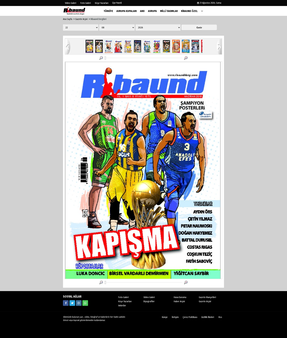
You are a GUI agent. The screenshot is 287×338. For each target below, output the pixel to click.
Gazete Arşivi (81, 19)
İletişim (175, 317)
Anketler (122, 305)
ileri (219, 46)
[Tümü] (202, 10)
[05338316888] (85, 303)
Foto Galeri (123, 297)
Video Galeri (149, 297)
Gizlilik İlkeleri (207, 317)
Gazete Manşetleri (207, 297)
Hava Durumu (180, 297)
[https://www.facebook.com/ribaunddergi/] (66, 303)
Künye (165, 317)
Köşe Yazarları (125, 301)
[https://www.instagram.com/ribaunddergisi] (79, 303)
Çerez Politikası (190, 317)
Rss (220, 317)
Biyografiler (149, 301)
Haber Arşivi (179, 301)
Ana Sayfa (67, 19)
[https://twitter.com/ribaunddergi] (72, 303)
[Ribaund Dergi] (79, 10)
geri (67, 46)
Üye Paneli (117, 2)
